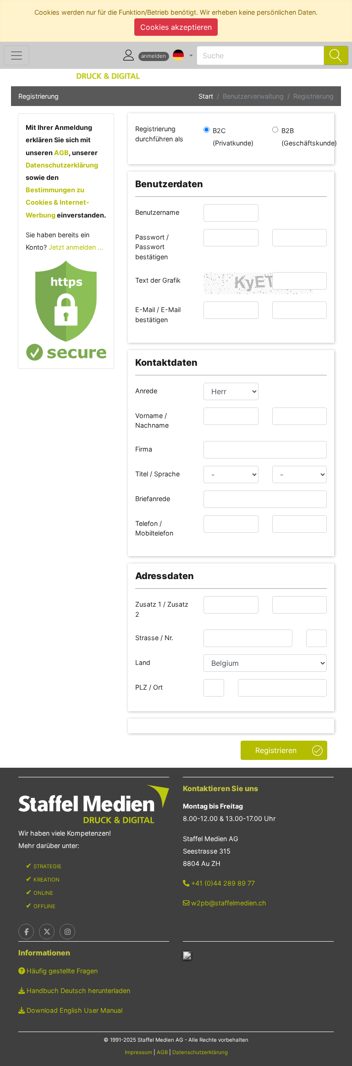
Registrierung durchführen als (160, 134)
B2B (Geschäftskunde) (309, 137)
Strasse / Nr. (155, 638)
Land (143, 662)
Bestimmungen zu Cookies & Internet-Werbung (57, 202)
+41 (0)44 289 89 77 (222, 883)
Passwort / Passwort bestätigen (152, 247)
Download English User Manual (73, 1010)
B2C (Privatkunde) (233, 137)
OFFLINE (44, 906)
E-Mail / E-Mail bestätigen (158, 315)
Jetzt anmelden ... (76, 247)
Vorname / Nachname (152, 421)
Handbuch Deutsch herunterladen (77, 990)
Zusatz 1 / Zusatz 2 (161, 609)
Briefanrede (153, 498)
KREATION (46, 879)
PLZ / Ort (150, 687)
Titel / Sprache (158, 474)
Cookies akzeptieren (176, 27)
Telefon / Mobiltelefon (155, 528)
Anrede (147, 391)
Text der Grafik (158, 280)
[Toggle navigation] (16, 55)
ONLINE (43, 893)
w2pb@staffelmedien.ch (227, 903)
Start (205, 96)
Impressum (138, 1052)
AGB (61, 152)
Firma (144, 449)
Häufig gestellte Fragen (61, 971)
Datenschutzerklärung (62, 165)
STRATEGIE (47, 866)
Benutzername (158, 212)
